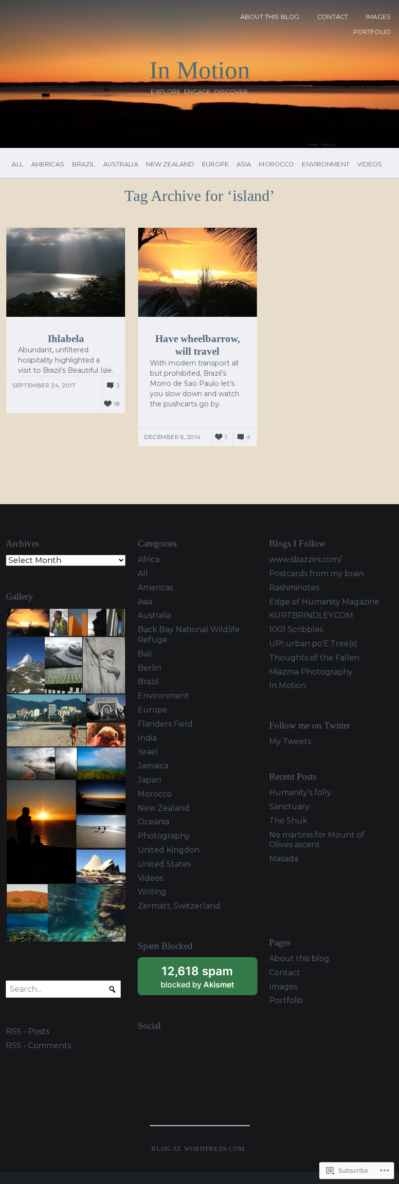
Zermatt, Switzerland (179, 906)
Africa (149, 559)
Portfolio (372, 32)
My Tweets (290, 741)
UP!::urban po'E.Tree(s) (313, 643)
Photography (164, 835)
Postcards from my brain (316, 573)
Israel (148, 751)
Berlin (149, 668)
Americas (47, 165)
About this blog (269, 16)
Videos (369, 165)
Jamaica (153, 765)
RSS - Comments (38, 1045)
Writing (152, 891)
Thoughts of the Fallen (314, 657)
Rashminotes (294, 587)
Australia (120, 165)
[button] (27, 623)
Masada (283, 858)
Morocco (276, 165)
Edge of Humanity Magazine (324, 601)
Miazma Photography (311, 671)
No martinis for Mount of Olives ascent (316, 840)
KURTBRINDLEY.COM (311, 615)
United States (164, 864)
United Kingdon (169, 850)
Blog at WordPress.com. (199, 1149)
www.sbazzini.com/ (305, 559)
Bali (145, 653)
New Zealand (170, 165)
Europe (215, 165)
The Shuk (288, 820)
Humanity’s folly (300, 792)
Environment (325, 165)
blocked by (209, 979)
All (17, 165)
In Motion (199, 70)
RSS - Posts (27, 1031)
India (147, 738)
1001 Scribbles (296, 629)
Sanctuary (289, 806)
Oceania (153, 821)
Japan (149, 779)
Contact (332, 16)
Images (378, 16)
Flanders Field (165, 724)
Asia (244, 165)
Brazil (83, 165)
